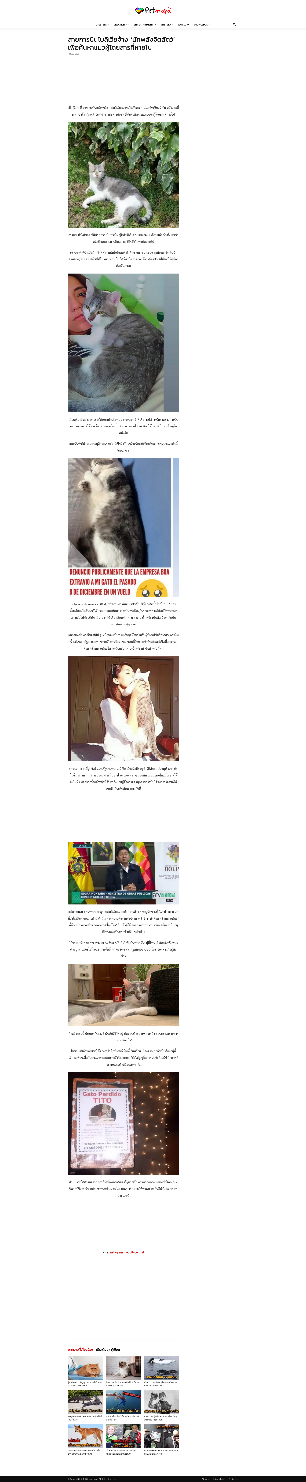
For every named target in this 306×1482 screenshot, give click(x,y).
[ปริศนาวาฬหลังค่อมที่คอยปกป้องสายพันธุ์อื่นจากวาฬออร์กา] (161, 1368)
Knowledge (200, 24)
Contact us (233, 1479)
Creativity (120, 24)
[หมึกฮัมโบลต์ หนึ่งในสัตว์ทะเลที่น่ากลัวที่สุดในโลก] (123, 1402)
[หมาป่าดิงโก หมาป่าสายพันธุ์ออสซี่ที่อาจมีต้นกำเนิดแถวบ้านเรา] (85, 1436)
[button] (234, 24)
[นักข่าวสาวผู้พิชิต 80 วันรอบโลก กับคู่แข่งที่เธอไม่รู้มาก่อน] (161, 1402)
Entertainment (143, 24)
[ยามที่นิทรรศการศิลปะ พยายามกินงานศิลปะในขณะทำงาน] (161, 1436)
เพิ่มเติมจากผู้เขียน (108, 1350)
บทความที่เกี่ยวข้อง (80, 1350)
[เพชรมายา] (153, 10)
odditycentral (135, 1252)
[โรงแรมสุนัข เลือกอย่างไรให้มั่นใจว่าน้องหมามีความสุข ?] (123, 1368)
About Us (206, 1479)
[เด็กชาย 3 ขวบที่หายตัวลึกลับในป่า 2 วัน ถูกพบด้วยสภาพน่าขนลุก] (123, 1436)
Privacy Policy (219, 1479)
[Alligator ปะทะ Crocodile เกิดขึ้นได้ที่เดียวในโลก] (85, 1402)
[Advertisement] (123, 81)
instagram (116, 1252)
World (182, 24)
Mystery (166, 24)
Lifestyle (101, 24)
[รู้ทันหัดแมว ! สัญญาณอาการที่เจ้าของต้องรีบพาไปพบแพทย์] (85, 1368)
